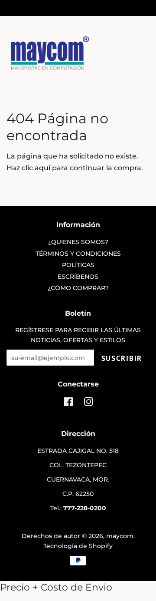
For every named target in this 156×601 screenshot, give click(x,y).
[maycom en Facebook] (68, 403)
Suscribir (121, 358)
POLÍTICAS (78, 264)
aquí (42, 168)
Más (24, 7)
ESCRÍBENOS (78, 276)
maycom (119, 535)
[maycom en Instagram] (88, 403)
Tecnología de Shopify (78, 545)
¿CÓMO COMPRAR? (78, 287)
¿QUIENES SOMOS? (78, 241)
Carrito (140, 7)
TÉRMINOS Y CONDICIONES (78, 253)
